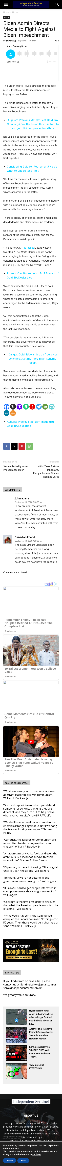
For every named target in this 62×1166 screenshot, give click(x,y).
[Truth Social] (19, 407)
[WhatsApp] (29, 446)
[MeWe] (6, 413)
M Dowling (11, 40)
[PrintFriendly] (52, 407)
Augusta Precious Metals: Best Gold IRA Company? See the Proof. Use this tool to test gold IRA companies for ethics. (33, 124)
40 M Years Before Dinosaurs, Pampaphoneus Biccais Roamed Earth (46, 471)
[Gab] (26, 407)
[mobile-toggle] (5, 4)
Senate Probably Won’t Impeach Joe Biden (15, 468)
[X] (13, 407)
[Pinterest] (22, 446)
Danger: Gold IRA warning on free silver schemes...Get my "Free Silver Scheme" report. (32, 358)
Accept (9, 1160)
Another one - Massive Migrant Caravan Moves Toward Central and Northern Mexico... (41, 1032)
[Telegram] (39, 407)
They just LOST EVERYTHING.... (36, 1066)
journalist (28, 247)
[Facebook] (6, 407)
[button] (57, 4)
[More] (13, 413)
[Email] (45, 407)
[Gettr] (32, 407)
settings (36, 1154)
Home (6, 12)
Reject (23, 1160)
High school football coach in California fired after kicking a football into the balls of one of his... (41, 1014)
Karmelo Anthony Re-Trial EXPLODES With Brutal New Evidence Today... (39, 1050)
